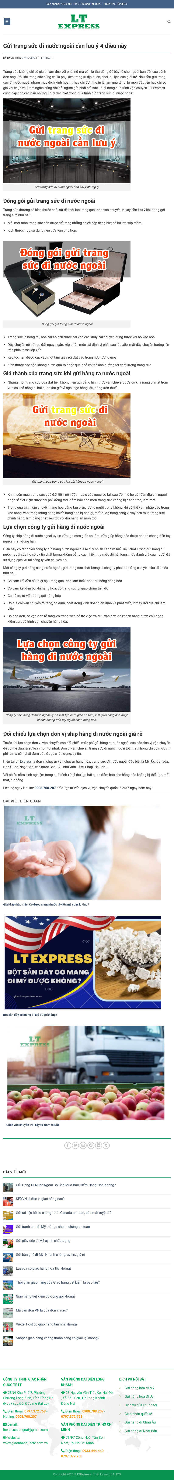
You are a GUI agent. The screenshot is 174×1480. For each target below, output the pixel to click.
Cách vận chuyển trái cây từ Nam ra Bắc (32, 1125)
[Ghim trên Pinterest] (90, 1145)
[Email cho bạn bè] (83, 1145)
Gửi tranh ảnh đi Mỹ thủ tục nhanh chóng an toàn (53, 1227)
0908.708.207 (45, 788)
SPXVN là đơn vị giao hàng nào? (40, 1199)
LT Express (23, 761)
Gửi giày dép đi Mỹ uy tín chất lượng (43, 1241)
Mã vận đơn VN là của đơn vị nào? (42, 1310)
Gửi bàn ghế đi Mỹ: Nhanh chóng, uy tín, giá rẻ (50, 1255)
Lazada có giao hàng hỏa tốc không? (44, 1268)
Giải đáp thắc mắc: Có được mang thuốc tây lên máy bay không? (46, 904)
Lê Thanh (47, 58)
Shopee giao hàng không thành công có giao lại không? (57, 1338)
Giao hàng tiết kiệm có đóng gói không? (46, 1296)
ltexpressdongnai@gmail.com (25, 1430)
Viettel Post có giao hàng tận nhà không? (46, 1324)
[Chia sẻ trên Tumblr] (106, 1145)
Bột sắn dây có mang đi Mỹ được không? (30, 1014)
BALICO (116, 1474)
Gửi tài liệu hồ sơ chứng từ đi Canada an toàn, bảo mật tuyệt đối (64, 1213)
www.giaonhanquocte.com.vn (25, 1443)
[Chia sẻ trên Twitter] (75, 1145)
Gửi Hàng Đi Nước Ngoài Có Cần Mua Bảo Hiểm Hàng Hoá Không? (66, 1185)
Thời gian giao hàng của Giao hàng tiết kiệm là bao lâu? (58, 1282)
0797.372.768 (71, 1417)
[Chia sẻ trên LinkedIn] (98, 1145)
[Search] (169, 22)
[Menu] (7, 21)
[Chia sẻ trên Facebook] (67, 1145)
